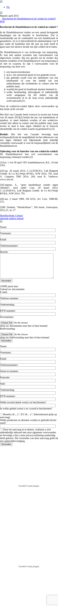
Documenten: (7, 317)
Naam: (3, 227)
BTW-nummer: (7, 310)
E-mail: (3, 292)
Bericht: (4, 252)
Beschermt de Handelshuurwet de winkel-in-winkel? (29, 18)
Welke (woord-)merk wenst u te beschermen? (23, 402)
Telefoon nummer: (9, 298)
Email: (3, 239)
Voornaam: (5, 233)
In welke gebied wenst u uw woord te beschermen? (26, 408)
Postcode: (5, 377)
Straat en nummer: (9, 371)
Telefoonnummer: (9, 245)
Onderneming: (7, 304)
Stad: (2, 383)
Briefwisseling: (7, 328)
